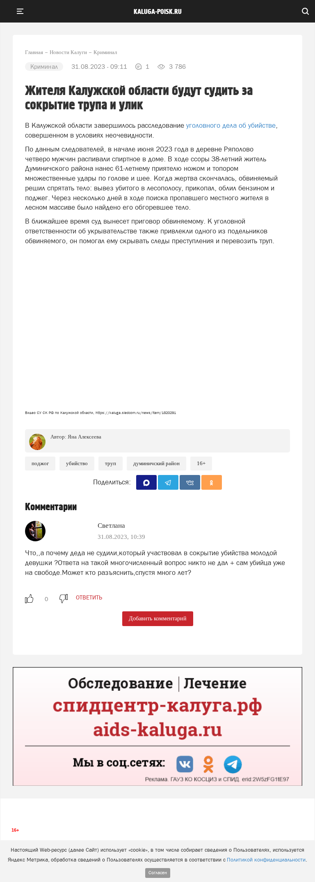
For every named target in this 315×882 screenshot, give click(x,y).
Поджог (40, 463)
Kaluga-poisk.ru (158, 12)
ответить (89, 597)
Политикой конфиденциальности (266, 860)
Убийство (77, 463)
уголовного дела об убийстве (231, 125)
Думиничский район (156, 463)
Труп (110, 463)
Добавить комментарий (158, 618)
